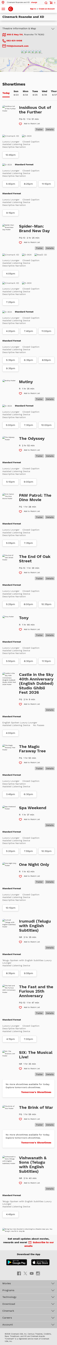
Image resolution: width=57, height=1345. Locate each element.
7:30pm (28, 425)
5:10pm (10, 481)
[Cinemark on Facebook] (19, 1273)
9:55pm (28, 973)
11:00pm (46, 331)
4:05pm (10, 273)
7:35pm (28, 543)
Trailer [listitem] (39, 129)
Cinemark (8, 1310)
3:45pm (10, 794)
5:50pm (10, 661)
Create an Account (47, 9)
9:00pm (28, 481)
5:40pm (10, 183)
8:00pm (28, 604)
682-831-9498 (14, 40)
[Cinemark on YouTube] (32, 1273)
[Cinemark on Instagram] (38, 1273)
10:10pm (11, 907)
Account (7, 1324)
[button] (19, 2)
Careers (7, 1317)
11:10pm (46, 183)
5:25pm (10, 604)
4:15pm (10, 1039)
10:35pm (46, 604)
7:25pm (10, 302)
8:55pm (46, 360)
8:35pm (10, 973)
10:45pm (11, 154)
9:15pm (10, 212)
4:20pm (10, 331)
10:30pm (46, 851)
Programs (8, 1290)
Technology (9, 1297)
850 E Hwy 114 (15, 34)
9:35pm (10, 368)
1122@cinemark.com (17, 46)
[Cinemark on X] (25, 1273)
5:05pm (10, 543)
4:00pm (10, 733)
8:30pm (28, 661)
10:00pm (46, 425)
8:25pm (28, 183)
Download (8, 1303)
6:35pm (28, 360)
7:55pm (28, 851)
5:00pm (10, 425)
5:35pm (10, 360)
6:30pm (28, 794)
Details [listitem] (50, 129)
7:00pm (28, 1039)
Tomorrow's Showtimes (36, 1092)
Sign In (33, 9)
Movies (6, 1283)
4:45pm (10, 1214)
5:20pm (10, 851)
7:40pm (28, 331)
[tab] (6, 93)
